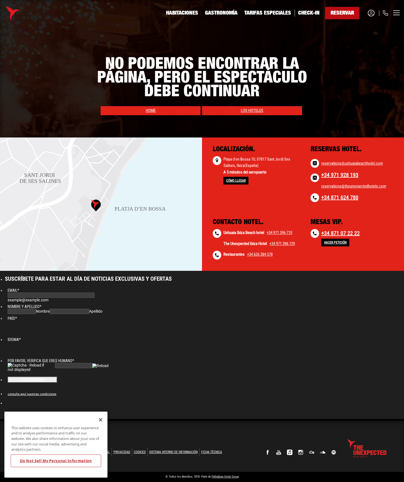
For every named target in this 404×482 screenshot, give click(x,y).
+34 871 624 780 (339, 197)
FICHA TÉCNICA (211, 452)
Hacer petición (335, 242)
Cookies (140, 452)
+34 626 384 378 (260, 254)
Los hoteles (252, 110)
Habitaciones (182, 13)
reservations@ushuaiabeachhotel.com (352, 163)
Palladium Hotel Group (225, 476)
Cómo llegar (236, 181)
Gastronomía (221, 13)
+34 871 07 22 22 (340, 233)
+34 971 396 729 (282, 243)
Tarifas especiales (267, 13)
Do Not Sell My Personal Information (56, 460)
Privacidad (122, 452)
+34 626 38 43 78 (362, 47)
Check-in (309, 13)
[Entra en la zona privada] (373, 13)
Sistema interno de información (173, 452)
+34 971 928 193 (339, 175)
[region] (55, 445)
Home (151, 110)
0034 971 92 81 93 (362, 33)
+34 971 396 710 (279, 232)
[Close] (101, 420)
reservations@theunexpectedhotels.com (353, 186)
